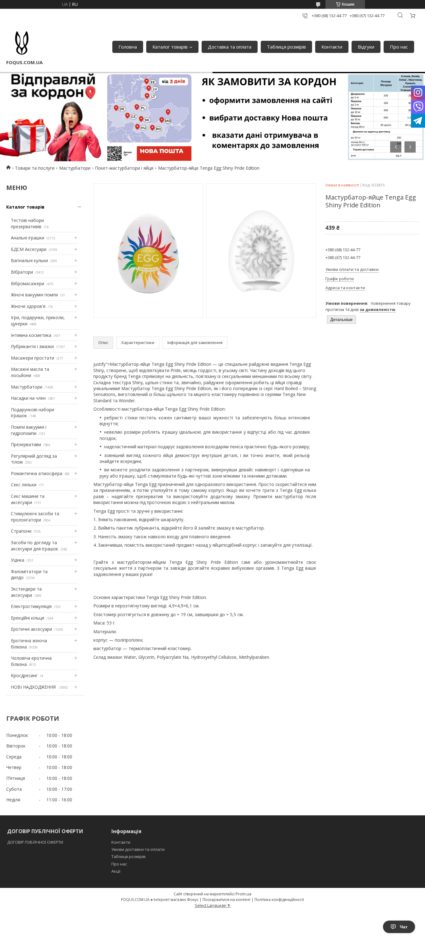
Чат (404, 926)
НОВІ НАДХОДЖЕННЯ (34, 687)
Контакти (331, 47)
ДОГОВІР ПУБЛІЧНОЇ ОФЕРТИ (35, 842)
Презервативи (26, 444)
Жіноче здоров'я (28, 306)
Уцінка (17, 560)
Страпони (21, 531)
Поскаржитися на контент (226, 899)
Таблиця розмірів (286, 47)
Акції (115, 871)
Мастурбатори (75, 168)
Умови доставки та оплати (138, 849)
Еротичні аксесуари (31, 629)
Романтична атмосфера (36, 473)
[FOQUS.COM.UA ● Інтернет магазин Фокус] (21, 43)
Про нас (399, 47)
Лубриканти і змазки (32, 346)
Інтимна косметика (31, 335)
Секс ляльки (23, 485)
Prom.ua (243, 894)
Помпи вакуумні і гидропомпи (28, 430)
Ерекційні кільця (27, 618)
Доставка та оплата (229, 47)
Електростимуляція (31, 606)
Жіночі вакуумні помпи (34, 295)
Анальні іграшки (27, 238)
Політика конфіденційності (279, 899)
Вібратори (22, 272)
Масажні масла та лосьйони (30, 372)
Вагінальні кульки (29, 260)
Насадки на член (28, 398)
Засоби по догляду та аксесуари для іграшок (34, 546)
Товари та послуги (34, 168)
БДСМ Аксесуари (28, 249)
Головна (128, 47)
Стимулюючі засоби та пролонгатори (35, 517)
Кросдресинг (24, 675)
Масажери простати (32, 358)
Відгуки (366, 47)
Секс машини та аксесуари (27, 499)
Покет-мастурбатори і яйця (124, 168)
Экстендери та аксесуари (26, 592)
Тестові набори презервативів (27, 223)
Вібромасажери (27, 283)
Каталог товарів (170, 47)
